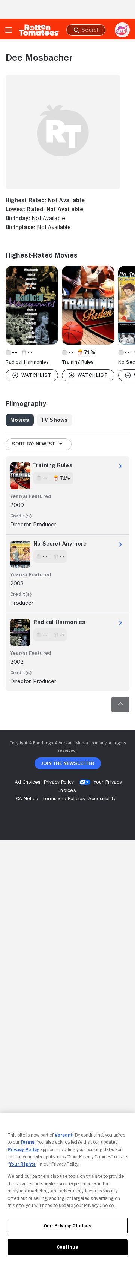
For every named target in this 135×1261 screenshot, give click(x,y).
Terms (27, 1142)
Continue (67, 1247)
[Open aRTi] (122, 30)
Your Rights (22, 1164)
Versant (64, 1134)
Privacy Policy (23, 1149)
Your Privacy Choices (68, 1225)
